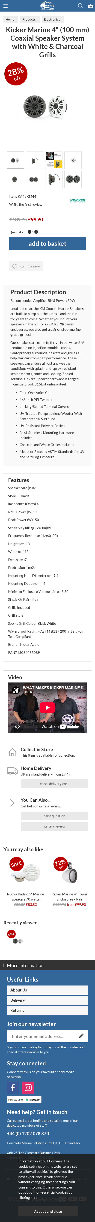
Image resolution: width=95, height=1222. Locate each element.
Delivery (17, 1000)
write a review (54, 826)
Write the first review (25, 204)
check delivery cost (54, 784)
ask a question (54, 816)
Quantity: (16, 232)
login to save (29, 266)
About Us (18, 990)
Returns (17, 1010)
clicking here (28, 1197)
